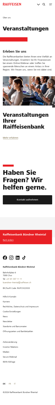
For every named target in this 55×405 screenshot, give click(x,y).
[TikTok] (24, 258)
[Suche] (43, 4)
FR (10, 384)
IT (15, 384)
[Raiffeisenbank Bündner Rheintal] (12, 4)
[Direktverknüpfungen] (38, 4)
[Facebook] (5, 258)
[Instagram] (11, 258)
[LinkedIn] (18, 258)
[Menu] (50, 4)
